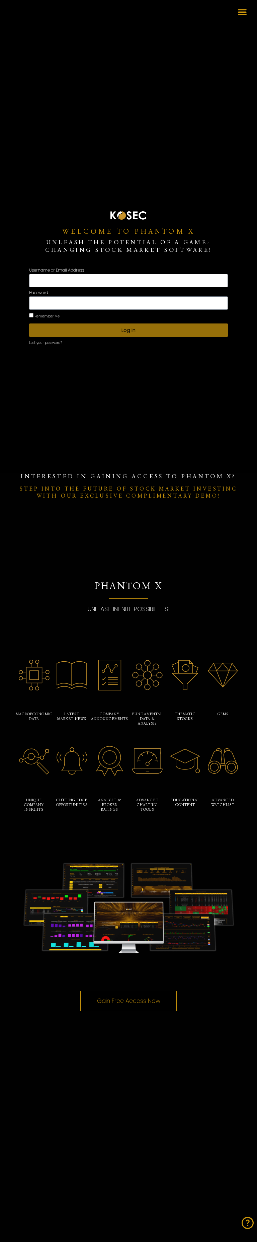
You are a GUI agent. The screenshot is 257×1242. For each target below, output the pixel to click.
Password (38, 293)
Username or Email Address (56, 270)
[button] (242, 12)
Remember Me (46, 316)
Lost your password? (45, 342)
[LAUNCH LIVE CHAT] (248, 1223)
